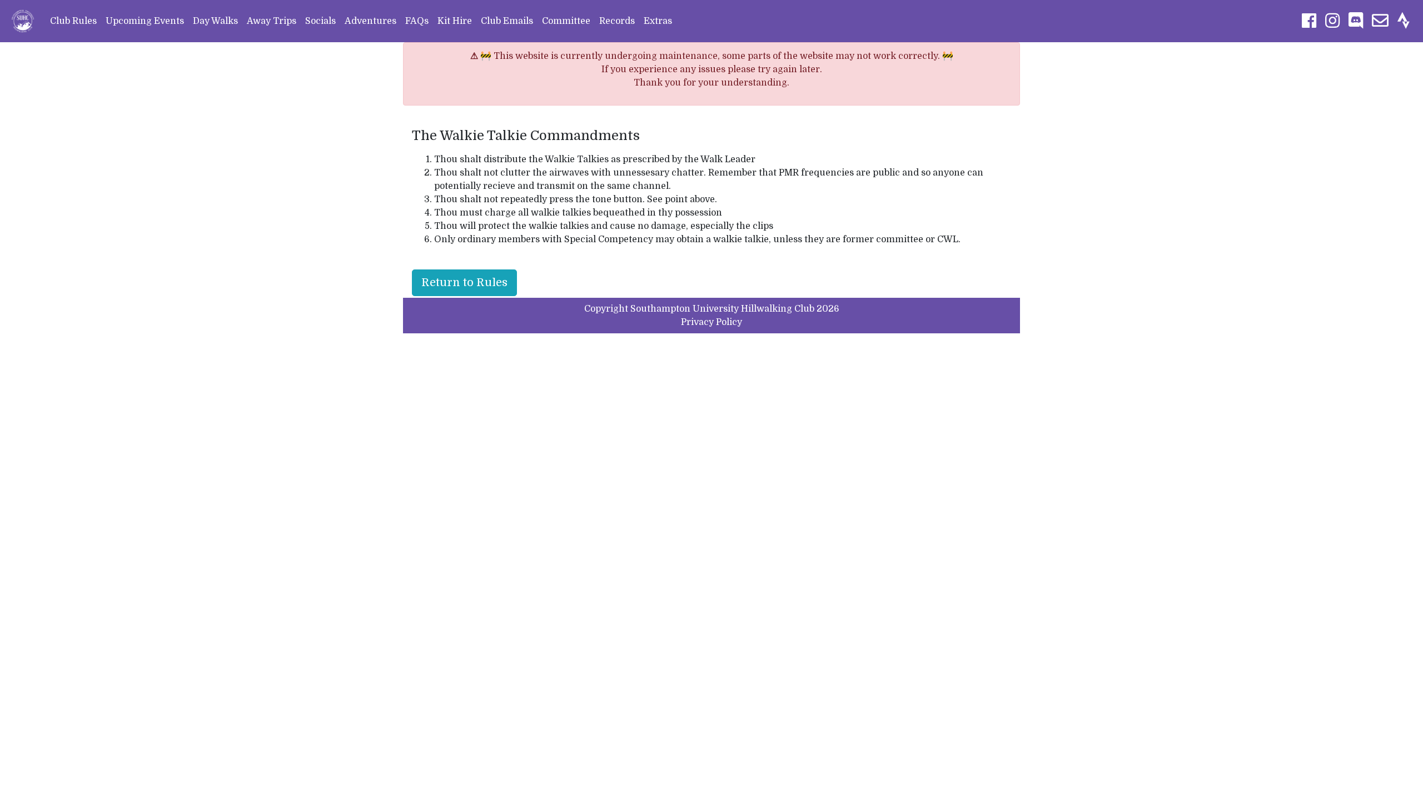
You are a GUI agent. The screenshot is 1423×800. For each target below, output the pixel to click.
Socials (320, 21)
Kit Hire (454, 21)
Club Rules (73, 21)
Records (617, 21)
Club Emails (507, 21)
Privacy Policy (711, 322)
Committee (566, 21)
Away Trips (271, 21)
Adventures (370, 21)
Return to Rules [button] (464, 282)
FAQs (417, 21)
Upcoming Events (145, 21)
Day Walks (215, 21)
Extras (658, 21)
